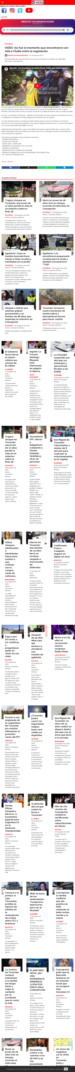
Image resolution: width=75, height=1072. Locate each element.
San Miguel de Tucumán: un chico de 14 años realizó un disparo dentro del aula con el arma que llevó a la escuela (63, 728)
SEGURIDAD (58, 463)
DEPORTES (58, 560)
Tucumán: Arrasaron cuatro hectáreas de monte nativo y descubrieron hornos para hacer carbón (54, 313)
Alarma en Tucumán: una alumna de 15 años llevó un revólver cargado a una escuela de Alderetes (36, 555)
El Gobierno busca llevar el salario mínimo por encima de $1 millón (12, 358)
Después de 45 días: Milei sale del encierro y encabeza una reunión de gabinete (37, 646)
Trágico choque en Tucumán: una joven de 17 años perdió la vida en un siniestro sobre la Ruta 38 (18, 206)
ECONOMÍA (9, 369)
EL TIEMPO (35, 819)
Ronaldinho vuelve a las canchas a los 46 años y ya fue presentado (37, 1057)
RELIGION (8, 660)
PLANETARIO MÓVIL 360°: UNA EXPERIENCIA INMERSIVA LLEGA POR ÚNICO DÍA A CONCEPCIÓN (37, 980)
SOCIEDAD (34, 739)
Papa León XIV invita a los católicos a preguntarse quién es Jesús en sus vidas (12, 646)
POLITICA (34, 661)
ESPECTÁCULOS (60, 655)
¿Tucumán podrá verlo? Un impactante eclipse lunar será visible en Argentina (37, 725)
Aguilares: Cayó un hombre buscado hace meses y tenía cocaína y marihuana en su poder (18, 257)
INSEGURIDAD (10, 580)
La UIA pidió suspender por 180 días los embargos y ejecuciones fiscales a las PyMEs (62, 363)
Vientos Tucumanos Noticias (18, 55)
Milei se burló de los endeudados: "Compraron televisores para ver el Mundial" (37, 902)
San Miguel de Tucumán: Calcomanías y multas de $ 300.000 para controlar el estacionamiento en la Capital (63, 449)
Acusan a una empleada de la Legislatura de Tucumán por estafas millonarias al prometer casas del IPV (12, 727)
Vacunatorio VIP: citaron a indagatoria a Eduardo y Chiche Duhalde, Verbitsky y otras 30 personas (36, 449)
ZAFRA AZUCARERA (34, 376)
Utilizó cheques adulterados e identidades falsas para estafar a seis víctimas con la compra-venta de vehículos (12, 559)
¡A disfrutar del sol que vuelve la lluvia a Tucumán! (37, 809)
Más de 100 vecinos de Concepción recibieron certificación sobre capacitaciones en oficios (63, 816)
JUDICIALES (33, 465)
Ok (66, 1069)
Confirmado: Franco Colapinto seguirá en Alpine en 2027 (62, 551)
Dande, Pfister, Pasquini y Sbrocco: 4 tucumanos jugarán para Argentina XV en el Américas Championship (12, 818)
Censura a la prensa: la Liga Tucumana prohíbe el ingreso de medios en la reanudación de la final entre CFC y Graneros (12, 908)
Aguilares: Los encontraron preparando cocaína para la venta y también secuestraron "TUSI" (56, 259)
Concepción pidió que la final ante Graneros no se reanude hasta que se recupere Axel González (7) (63, 980)
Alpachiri (10, 161)
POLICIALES (9, 44)
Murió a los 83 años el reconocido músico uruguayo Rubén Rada (62, 644)
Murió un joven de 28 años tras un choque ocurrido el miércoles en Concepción (56, 204)
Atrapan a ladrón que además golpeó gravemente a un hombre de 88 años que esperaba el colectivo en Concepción (18, 315)
